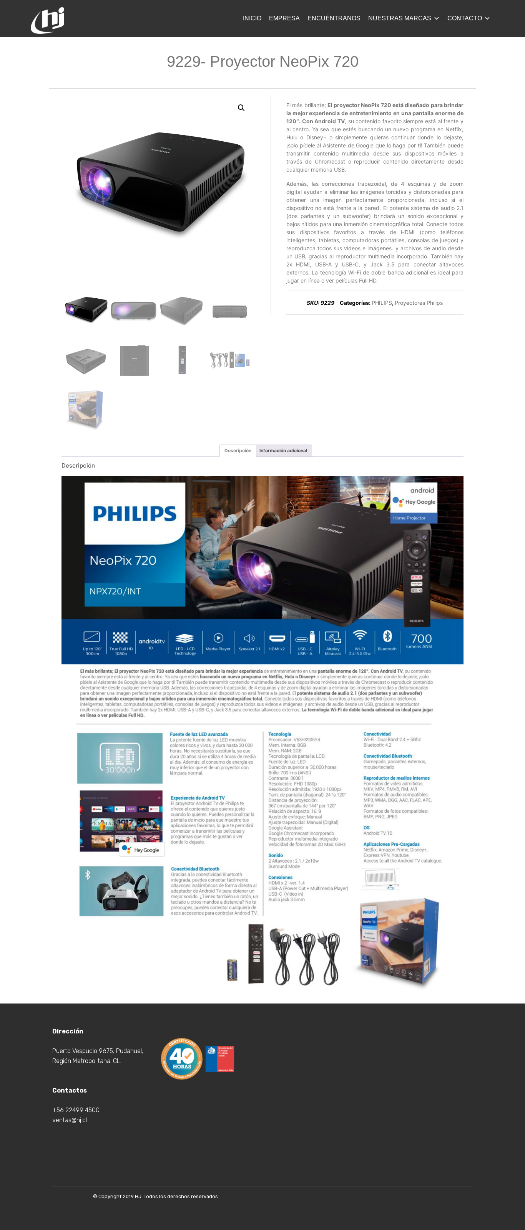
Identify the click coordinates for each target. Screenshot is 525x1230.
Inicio (252, 18)
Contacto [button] (464, 18)
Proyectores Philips (419, 302)
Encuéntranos (334, 18)
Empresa (284, 18)
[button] (241, 108)
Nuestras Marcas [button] (399, 18)
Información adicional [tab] (283, 450)
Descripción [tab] (237, 450)
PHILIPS (382, 302)
